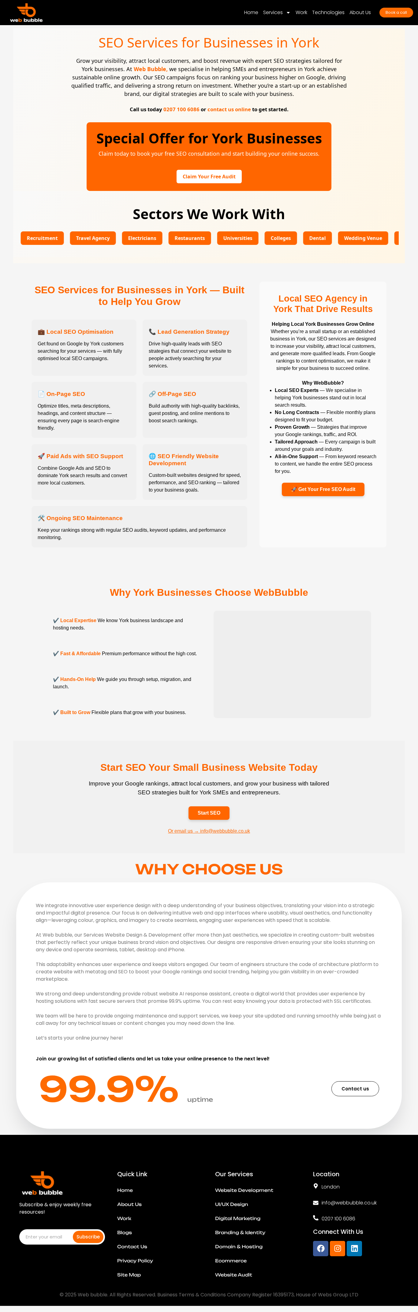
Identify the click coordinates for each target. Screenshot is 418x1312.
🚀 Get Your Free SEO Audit (323, 489)
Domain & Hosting (239, 1246)
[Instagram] (337, 1248)
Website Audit (233, 1275)
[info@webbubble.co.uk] (316, 1203)
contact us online (229, 109)
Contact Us (132, 1246)
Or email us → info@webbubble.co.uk (209, 831)
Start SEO (209, 813)
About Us (360, 12)
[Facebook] (320, 1248)
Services (273, 12)
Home (251, 12)
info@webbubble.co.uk (349, 1202)
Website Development (244, 1190)
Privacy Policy (135, 1261)
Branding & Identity (240, 1232)
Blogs (124, 1232)
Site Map (129, 1275)
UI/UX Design (231, 1204)
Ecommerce (231, 1261)
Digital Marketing (237, 1218)
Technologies (328, 12)
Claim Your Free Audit (209, 176)
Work (301, 12)
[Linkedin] (354, 1248)
